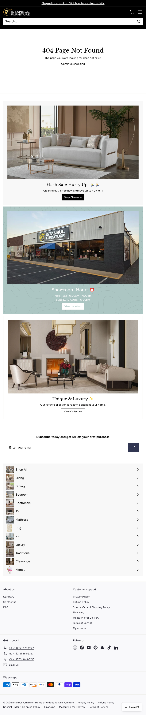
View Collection (73, 411)
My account (80, 628)
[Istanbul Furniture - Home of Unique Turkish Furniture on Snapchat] (102, 647)
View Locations (73, 306)
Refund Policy (81, 602)
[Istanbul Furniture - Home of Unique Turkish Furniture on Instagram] (75, 647)
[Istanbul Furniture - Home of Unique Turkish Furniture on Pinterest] (96, 647)
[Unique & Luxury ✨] (73, 356)
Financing (78, 612)
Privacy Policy (81, 596)
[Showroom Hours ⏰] (73, 247)
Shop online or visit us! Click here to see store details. (73, 3)
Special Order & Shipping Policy (91, 607)
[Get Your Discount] (133, 447)
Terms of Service (82, 622)
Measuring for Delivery (86, 617)
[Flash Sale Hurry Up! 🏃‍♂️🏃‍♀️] (73, 142)
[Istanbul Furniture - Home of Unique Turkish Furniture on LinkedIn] (116, 647)
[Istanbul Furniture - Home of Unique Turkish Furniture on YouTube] (89, 647)
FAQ (5, 607)
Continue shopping (73, 63)
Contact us (9, 602)
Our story (8, 596)
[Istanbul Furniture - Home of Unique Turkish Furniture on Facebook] (82, 647)
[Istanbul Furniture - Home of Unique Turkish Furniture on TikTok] (109, 647)
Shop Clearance (73, 197)
